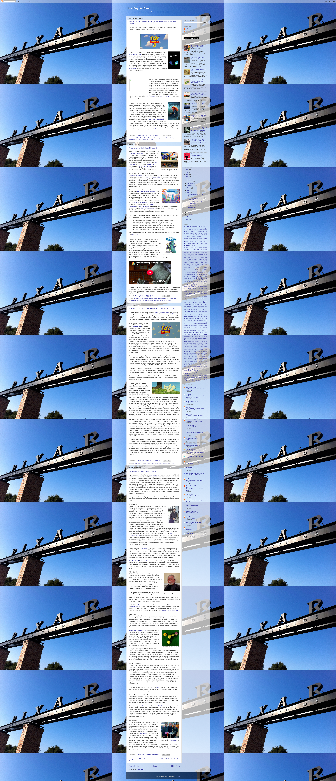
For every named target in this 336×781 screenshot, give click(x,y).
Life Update (188, 403)
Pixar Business (158, 463)
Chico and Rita (195, 251)
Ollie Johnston (203, 327)
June (188, 192)
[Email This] (163, 135)
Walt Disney (204, 375)
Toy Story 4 (204, 372)
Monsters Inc (140, 300)
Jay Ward (204, 296)
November (190, 183)
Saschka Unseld (198, 346)
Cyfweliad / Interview (191, 507)
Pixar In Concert (203, 336)
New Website (189, 529)
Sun (196, 356)
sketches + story (190, 431)
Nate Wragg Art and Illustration (195, 456)
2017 (187, 169)
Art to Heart (197, 233)
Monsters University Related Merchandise (143, 148)
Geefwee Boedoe (148, 298)
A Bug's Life (136, 463)
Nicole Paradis (187, 327)
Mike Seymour (172, 605)
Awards (204, 235)
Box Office (136, 138)
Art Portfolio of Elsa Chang (194, 500)
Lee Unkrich (188, 311)
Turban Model (189, 524)
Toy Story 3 (149, 139)
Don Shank (204, 271)
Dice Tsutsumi (195, 269)
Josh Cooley (192, 306)
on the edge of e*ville (192, 401)
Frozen (198, 286)
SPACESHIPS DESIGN (192, 512)
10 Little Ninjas (189, 457)
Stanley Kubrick (196, 353)
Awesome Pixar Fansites (193, 236)
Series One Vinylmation (145, 166)
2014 (187, 176)
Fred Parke (193, 286)
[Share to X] (167, 135)
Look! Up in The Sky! (191, 518)
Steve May (201, 355)
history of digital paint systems (170, 610)
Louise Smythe (187, 314)
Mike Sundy (204, 322)
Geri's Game (204, 288)
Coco (205, 254)
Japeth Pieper (191, 296)
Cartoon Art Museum (202, 249)
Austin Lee (187, 234)
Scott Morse (204, 348)
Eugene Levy (187, 283)
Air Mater (203, 226)
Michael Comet (203, 318)
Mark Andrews (133, 139)
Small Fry (205, 351)
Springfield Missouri (188, 353)
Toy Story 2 (201, 370)
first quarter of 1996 (168, 314)
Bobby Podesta (200, 241)
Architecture (186, 233)
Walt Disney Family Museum (191, 377)
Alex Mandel (196, 228)
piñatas (187, 439)
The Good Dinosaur (198, 360)
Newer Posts (134, 766)
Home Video (203, 293)
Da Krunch (189, 394)
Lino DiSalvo (198, 311)
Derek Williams (203, 267)
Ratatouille (192, 339)
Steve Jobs (194, 355)
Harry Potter (190, 291)
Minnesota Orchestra (188, 323)
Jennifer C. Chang (191, 298)
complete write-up (164, 96)
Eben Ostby (190, 276)
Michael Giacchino (197, 320)
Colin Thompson (199, 255)
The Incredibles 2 (194, 361)
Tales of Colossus (191, 511)
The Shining (186, 364)
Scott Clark (197, 348)
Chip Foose (201, 251)
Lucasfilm (152, 759)
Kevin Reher (187, 309)
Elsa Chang (204, 276)
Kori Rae (197, 309)
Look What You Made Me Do (193, 469)
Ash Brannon (204, 233)
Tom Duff (195, 368)
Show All (205, 538)
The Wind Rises (192, 364)
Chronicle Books (203, 252)
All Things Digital (203, 228)
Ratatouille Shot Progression (193, 445)
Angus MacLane (198, 231)
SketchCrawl (199, 351)
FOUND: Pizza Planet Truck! (193, 474)
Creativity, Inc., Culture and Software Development (198, 154)
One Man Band (188, 329)
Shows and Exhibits (190, 351)
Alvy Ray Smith (137, 757)
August (189, 188)
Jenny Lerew (187, 300)
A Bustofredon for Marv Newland (194, 421)
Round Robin (194, 344)
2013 (187, 179)
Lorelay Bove (136, 234)
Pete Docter (193, 332)
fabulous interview (141, 605)
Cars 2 (189, 249)
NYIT (166, 759)
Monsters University (150, 300)
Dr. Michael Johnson (196, 272)
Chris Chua (189, 252)
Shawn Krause (187, 349)
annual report (137, 326)
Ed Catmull (137, 759)
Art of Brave (192, 233)
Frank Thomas (203, 284)
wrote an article (166, 129)
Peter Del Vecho (200, 332)
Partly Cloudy (193, 330)
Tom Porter (201, 368)
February (189, 214)
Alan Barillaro (189, 228)
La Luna (202, 309)
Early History (194, 274)
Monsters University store (136, 175)
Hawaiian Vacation (198, 291)
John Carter (198, 302)
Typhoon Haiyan (193, 373)
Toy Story (172, 463)
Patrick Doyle (201, 330)
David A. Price (145, 561)
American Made (195, 229)
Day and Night (162, 138)
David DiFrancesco (163, 757)
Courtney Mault (190, 257)
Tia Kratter (203, 366)
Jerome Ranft (202, 300)
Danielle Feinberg (197, 261)
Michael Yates (198, 322)
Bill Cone (202, 240)
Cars (155, 138)
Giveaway (186, 290)
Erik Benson (194, 281)
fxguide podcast (135, 606)
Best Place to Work (195, 240)
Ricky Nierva (169, 300)
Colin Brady (187, 256)
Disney (146, 463)
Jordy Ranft (186, 306)
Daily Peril (189, 517)
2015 (187, 174)
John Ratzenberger (196, 304)
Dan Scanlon (203, 259)
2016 (187, 172)
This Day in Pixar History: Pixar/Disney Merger (198, 58)
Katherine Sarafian (199, 307)
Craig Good (196, 257)
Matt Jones (197, 316)
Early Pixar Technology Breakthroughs (142, 471)
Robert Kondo (192, 343)
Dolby (167, 138)
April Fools (204, 231)
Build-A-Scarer (151, 164)
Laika (206, 309)
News (205, 325)
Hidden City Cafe (193, 293)
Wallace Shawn (198, 375)
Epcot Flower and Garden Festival (191, 279)
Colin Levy (192, 256)
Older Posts (175, 766)
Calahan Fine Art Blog (192, 462)
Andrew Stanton (189, 231)
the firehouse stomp (192, 438)
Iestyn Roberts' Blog (192, 505)
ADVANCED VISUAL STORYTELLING (195, 535)
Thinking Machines (188, 366)
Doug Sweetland (187, 272)
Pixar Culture (194, 336)
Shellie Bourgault (195, 349)
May (188, 210)
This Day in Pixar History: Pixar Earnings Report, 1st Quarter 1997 (152, 308)
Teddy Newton (142, 139)
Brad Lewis (204, 243)
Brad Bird (195, 243)
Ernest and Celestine (202, 281)
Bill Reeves (145, 757)
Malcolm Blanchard (203, 314)
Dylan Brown (187, 274)
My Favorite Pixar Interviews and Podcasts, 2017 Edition (199, 116)
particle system (144, 733)
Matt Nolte (204, 316)
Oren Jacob (196, 329)
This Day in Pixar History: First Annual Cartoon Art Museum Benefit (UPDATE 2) (198, 141)
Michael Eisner (187, 320)
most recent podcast (154, 475)
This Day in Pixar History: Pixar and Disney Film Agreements (198, 81)
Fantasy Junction (194, 283)
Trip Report (187, 373)
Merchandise (132, 300)
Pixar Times (158, 129)
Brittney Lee (189, 494)
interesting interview (144, 706)
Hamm (202, 289)
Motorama (192, 325)
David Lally (200, 264)
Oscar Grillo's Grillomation (193, 419)
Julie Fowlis (186, 307)
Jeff (187, 29)
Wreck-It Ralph (192, 380)
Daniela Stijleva (188, 261)
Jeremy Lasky (195, 300)
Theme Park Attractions (202, 364)
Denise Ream (187, 267)
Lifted (193, 311)
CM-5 (202, 254)
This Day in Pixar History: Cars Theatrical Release (198, 104)
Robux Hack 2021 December (193, 426)
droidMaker (172, 757)
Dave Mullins (192, 262)
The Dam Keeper (188, 359)
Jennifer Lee (197, 298)
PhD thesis (144, 548)
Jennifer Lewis (204, 298)
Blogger (178, 776)
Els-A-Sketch (189, 467)
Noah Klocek (193, 327)
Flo (198, 284)
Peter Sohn (190, 334)
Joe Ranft (191, 302)
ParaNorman (186, 330)
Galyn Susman (203, 286)
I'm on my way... (190, 425)
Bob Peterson (192, 241)
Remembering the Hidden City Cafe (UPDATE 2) (198, 46)
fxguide (155, 706)
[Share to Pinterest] (170, 135)
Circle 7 (185, 254)
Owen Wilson (203, 329)
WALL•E (192, 375)
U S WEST (200, 373)
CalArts (194, 247)
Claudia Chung (197, 254)
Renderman (166, 463)
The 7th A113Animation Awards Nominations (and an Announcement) (195, 451)
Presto (192, 338)
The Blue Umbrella (202, 358)
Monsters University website (153, 177)
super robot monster (192, 528)
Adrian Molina (195, 226)
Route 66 (200, 344)
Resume (188, 501)
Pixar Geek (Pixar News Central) (195, 473)
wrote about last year (135, 54)
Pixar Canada (187, 336)
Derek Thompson (195, 267)
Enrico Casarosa (201, 278)
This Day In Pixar (138, 8)
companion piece (160, 605)
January (189, 217)
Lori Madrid (202, 313)
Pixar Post (189, 414)
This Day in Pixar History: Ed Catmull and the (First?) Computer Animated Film (199, 129)
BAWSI (190, 238)
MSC (196, 325)
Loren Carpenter (144, 759)
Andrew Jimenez (203, 229)
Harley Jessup (158, 298)
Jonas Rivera (203, 304)
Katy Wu (205, 307)
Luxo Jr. (197, 314)
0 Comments (156, 135)
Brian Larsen (189, 247)
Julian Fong (204, 306)
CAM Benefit (173, 740)
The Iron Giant (202, 361)
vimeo (158, 687)
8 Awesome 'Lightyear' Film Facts (194, 415)
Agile (199, 226)
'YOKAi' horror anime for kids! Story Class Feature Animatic (195, 409)
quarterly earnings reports (162, 312)
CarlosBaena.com (191, 443)
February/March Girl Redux (192, 495)
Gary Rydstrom (187, 288)
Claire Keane (191, 254)
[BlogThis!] (165, 135)
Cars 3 (194, 249)
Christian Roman (195, 252)
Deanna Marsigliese (202, 265)
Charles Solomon (187, 251)
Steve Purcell (191, 356)
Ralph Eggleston (199, 338)
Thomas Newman (196, 366)
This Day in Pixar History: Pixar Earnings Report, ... (195, 202)
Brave (141, 138)
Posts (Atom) (140, 769)
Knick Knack (192, 309)
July (188, 190)
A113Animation (190, 449)
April (188, 212)
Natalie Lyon (200, 325)
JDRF (185, 298)
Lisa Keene (204, 311)
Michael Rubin (142, 630)
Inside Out (187, 295)
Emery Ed (186, 278)
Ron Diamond (199, 343)
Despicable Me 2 (187, 269)
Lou (206, 313)
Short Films (203, 349)
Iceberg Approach (190, 463)
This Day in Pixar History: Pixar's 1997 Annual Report (198, 93)
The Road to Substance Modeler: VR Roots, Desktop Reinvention (195, 396)
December (190, 181)
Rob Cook (171, 759)
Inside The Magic (150, 96)
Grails (198, 289)
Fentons (200, 283)
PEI (188, 332)
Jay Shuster (198, 296)
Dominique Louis (138, 298)
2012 (187, 219)
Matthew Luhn (187, 318)
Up (188, 375)
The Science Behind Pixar (201, 363)
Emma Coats (192, 278)
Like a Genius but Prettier (193, 522)
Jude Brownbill (198, 306)
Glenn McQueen (193, 289)
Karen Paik (165, 298)
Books (205, 241)
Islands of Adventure (196, 295)
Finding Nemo (174, 138)
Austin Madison (196, 235)
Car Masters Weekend (202, 247)
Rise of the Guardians (193, 341)
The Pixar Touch (192, 363)
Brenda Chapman (149, 138)
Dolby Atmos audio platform (156, 119)
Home (155, 766)
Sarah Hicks (190, 346)
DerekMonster (190, 533)
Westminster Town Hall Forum (195, 379)
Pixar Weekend (187, 338)
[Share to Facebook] (168, 135)
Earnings (150, 463)
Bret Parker (202, 245)
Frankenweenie (187, 286)
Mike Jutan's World (191, 387)
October (189, 185)
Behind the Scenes (197, 238)
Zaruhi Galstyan (199, 380)
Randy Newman (160, 300)
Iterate (203, 295)
